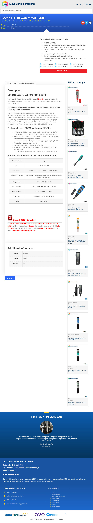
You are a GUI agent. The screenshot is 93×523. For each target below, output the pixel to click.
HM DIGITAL (72, 238)
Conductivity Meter (74, 140)
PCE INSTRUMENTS (74, 141)
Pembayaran (55, 500)
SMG (12, 228)
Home (3, 21)
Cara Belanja (55, 498)
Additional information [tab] (26, 83)
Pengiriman (55, 502)
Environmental (17, 21)
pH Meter (26, 21)
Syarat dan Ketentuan (58, 496)
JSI (58, 226)
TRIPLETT (72, 109)
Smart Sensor (73, 173)
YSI (70, 271)
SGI (9, 228)
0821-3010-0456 (45, 228)
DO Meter (72, 270)
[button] (89, 4)
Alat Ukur (9, 21)
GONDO (71, 336)
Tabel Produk (56, 506)
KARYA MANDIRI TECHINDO (18, 224)
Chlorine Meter (73, 302)
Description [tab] (11, 83)
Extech (13, 28)
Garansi (54, 504)
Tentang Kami (56, 494)
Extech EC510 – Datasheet (24, 220)
